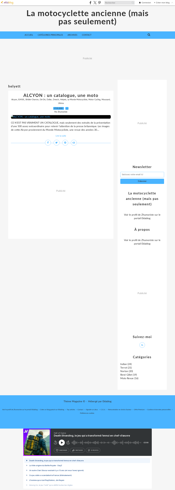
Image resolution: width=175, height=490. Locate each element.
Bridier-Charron (32, 100)
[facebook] (90, 2)
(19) (128, 375)
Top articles (71, 409)
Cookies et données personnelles (159, 409)
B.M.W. (21, 100)
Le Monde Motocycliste (77, 100)
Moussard (106, 100)
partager (79, 450)
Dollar (49, 100)
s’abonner (63, 450)
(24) (126, 364)
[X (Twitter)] (95, 2)
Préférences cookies (87, 413)
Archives (72, 35)
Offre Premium (139, 409)
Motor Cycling (94, 100)
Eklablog (107, 401)
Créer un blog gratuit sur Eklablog (52, 409)
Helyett (63, 100)
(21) (126, 368)
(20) (126, 371)
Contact (86, 35)
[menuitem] (29, 35)
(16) (129, 378)
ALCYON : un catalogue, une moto (60, 95)
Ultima (61, 103)
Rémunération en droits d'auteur (119, 409)
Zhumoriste (147, 215)
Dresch (56, 100)
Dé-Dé (42, 100)
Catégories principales (50, 35)
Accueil (29, 35)
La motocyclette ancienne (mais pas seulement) (87, 18)
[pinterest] (99, 2)
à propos (94, 450)
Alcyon (14, 100)
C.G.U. (103, 409)
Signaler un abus (92, 409)
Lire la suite (61, 136)
